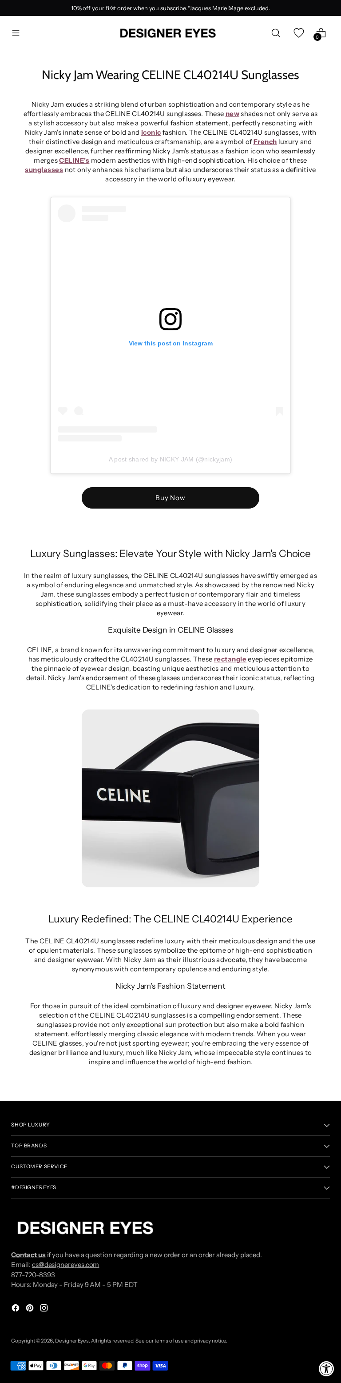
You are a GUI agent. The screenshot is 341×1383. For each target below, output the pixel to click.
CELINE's (74, 160)
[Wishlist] (298, 33)
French (265, 141)
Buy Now (170, 497)
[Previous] (111, 8)
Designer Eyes (72, 1341)
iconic (151, 132)
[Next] (229, 8)
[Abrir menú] (16, 33)
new (233, 113)
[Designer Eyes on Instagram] (45, 1309)
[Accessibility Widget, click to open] (327, 1369)
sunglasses (44, 169)
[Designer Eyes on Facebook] (16, 1309)
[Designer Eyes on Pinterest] (30, 1309)
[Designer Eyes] (168, 33)
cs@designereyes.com (65, 1264)
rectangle (230, 659)
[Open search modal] (276, 33)
